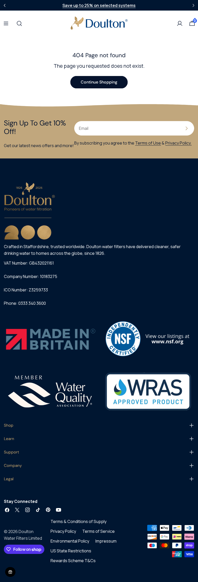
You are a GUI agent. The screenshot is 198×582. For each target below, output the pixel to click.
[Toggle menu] (6, 23)
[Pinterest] (48, 510)
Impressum (106, 541)
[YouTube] (58, 510)
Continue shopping (99, 82)
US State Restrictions (71, 551)
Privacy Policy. (178, 143)
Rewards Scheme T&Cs (73, 560)
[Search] (17, 23)
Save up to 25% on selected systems (99, 5)
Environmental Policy (70, 541)
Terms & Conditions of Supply (78, 521)
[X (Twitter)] (17, 510)
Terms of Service (98, 531)
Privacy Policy (63, 531)
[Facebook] (7, 510)
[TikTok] (38, 510)
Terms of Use (148, 143)
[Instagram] (27, 510)
